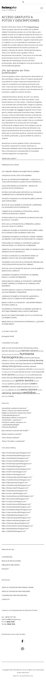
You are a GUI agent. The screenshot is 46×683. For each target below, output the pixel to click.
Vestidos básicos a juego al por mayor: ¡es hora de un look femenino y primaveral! (22, 291)
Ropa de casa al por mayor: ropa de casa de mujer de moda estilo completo (23, 269)
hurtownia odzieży (13, 360)
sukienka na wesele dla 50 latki (16, 430)
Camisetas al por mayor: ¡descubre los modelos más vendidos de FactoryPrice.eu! (23, 250)
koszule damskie (18, 372)
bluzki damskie (24, 348)
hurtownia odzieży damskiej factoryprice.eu (18, 363)
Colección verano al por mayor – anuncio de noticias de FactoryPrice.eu (20, 187)
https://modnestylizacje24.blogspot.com (16, 453)
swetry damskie (29, 389)
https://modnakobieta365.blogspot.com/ (16, 507)
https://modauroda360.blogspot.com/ (15, 461)
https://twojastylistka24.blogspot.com (15, 528)
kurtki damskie (8, 374)
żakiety (11, 396)
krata (38, 372)
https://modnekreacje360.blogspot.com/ (16, 485)
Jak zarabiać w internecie (17, 408)
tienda (20, 110)
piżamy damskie (36, 378)
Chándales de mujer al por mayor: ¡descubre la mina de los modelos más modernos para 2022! (22, 231)
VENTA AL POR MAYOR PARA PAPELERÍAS (16, 591)
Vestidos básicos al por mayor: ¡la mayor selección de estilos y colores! (22, 218)
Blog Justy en (14, 415)
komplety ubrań (7, 372)
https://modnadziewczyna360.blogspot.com (17, 496)
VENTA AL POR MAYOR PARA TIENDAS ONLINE (17, 587)
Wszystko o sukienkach (15, 441)
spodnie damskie (24, 380)
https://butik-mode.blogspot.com (13, 474)
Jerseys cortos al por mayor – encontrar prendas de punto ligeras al (22, 303)
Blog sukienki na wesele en (16, 418)
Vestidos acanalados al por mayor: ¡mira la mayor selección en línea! (22, 199)
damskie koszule (14, 351)
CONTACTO (6, 599)
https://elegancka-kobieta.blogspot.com (16, 469)
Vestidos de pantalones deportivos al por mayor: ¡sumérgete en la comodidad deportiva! (22, 193)
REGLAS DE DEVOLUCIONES (11, 561)
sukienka (12, 387)
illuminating (16, 369)
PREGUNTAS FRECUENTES (11, 565)
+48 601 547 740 (10, 617)
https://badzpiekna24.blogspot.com (14, 491)
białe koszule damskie (10, 348)
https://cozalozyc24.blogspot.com (14, 501)
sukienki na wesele (14, 434)
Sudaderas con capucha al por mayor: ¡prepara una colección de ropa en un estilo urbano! (22, 263)
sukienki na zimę (14, 390)
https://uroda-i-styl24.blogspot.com (14, 493)
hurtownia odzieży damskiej (31, 360)
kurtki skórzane (7, 378)
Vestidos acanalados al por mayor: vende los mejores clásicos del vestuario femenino (20, 257)
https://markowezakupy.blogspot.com (15, 523)
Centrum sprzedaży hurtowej (17, 410)
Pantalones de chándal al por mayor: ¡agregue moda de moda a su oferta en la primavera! (21, 244)
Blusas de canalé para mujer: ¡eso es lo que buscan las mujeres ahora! (22, 316)
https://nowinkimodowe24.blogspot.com (16, 480)
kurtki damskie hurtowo (22, 375)
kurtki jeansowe (36, 375)
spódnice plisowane (21, 384)
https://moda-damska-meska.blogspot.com (17, 526)
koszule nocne (30, 372)
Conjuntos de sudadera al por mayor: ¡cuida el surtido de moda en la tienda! (20, 212)
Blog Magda (14, 425)
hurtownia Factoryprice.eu (18, 355)
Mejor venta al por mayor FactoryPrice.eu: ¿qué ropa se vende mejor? (23, 322)
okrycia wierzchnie (21, 377)
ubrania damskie (12, 393)
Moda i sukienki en (14, 420)
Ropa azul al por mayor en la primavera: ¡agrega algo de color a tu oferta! (21, 225)
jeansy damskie (26, 369)
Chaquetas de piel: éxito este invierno (17, 175)
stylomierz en (21, 422)
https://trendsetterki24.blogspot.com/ (15, 458)
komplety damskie (38, 369)
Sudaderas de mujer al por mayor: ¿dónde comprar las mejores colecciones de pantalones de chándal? (22, 238)
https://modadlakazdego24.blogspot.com (16, 510)
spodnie (12, 381)
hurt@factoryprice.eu (13, 619)
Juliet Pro (16, 676)
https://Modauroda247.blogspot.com (15, 488)
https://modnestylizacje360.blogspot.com (16, 464)
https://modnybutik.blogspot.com (13, 466)
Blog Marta (13, 427)
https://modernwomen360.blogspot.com (16, 504)
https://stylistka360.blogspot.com (13, 531)
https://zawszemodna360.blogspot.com (16, 512)
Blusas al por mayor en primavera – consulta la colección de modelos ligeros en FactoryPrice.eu (21, 180)
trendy (40, 390)
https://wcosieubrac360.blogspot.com (15, 499)
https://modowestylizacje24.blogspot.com (16, 477)
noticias (5, 569)
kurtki (42, 372)
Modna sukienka (13, 438)
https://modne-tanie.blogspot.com (14, 472)
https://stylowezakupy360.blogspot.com (16, 518)
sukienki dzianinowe (23, 387)
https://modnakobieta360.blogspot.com (16, 455)
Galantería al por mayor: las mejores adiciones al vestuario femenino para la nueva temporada (22, 310)
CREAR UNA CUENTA (9, 158)
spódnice (10, 384)
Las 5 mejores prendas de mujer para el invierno (21, 171)
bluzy (32, 348)
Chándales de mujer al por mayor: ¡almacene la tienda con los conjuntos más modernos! (20, 297)
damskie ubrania (29, 350)
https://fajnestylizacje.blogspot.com (15, 482)
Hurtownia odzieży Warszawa (20, 413)
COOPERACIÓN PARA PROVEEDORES (14, 595)
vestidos (29, 392)
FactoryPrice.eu (33, 27)
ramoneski (6, 381)
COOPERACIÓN (7, 557)
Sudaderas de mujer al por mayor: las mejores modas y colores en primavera (20, 276)
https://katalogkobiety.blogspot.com (14, 515)
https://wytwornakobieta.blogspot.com (15, 520)
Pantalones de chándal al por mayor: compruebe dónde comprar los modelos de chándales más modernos (21, 283)
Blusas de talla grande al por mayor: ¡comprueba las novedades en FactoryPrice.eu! (22, 206)
